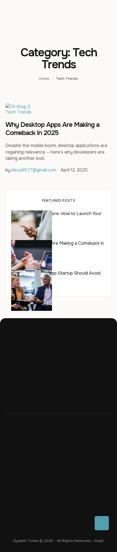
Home (44, 78)
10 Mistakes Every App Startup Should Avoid (55, 273)
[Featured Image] (17, 106)
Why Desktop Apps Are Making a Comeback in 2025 (52, 129)
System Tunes (25, 540)
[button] (102, 523)
